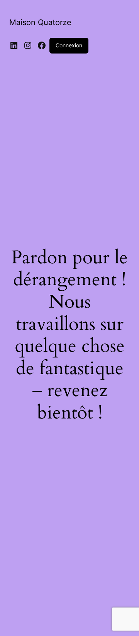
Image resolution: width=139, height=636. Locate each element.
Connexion (69, 45)
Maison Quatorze (40, 22)
